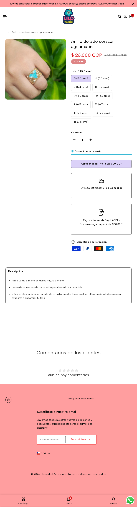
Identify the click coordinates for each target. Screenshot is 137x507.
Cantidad (76, 132)
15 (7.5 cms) (81, 121)
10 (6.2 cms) (102, 95)
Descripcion (15, 271)
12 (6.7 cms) (102, 104)
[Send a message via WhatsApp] (130, 500)
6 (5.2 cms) (102, 78)
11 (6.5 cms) (81, 104)
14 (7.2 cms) (103, 113)
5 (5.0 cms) (81, 78)
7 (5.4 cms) (81, 87)
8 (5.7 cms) (102, 87)
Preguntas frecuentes (81, 398)
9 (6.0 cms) (81, 95)
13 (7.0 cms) (81, 113)
